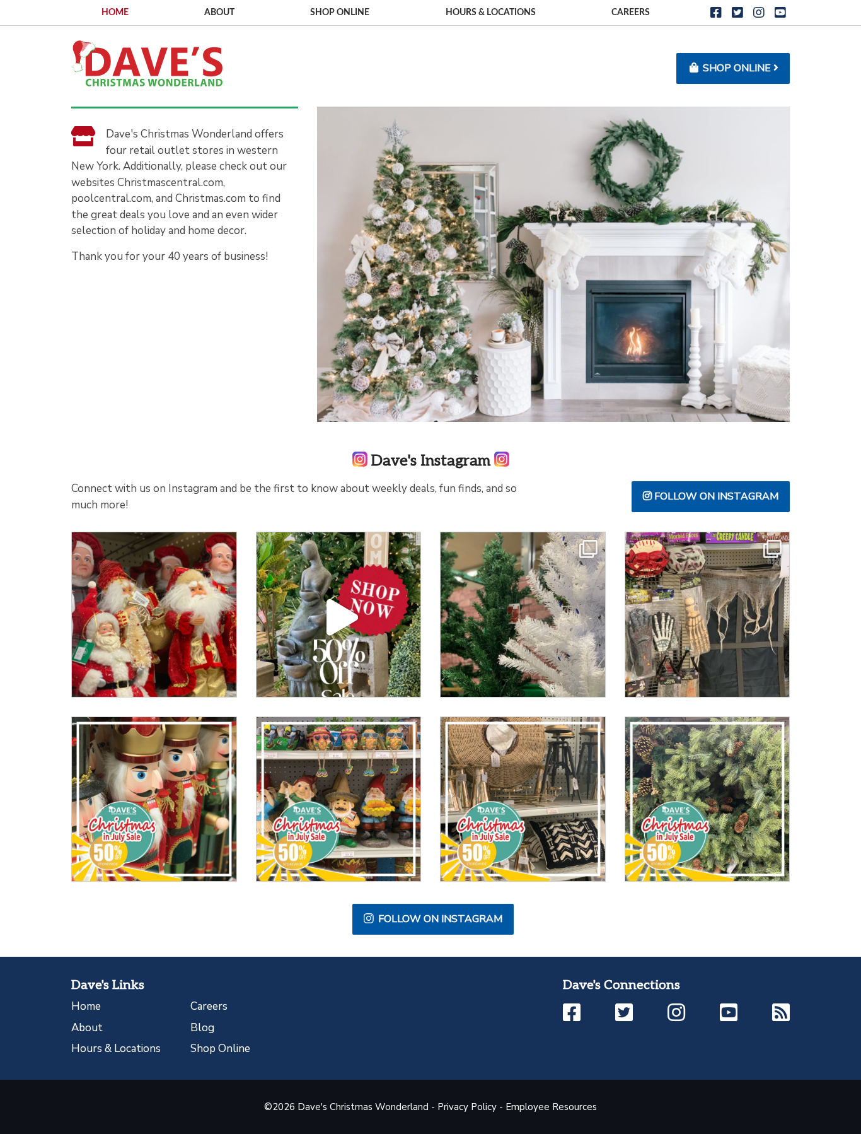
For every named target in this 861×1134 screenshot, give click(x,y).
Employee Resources (551, 1107)
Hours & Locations (491, 12)
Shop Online (339, 12)
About (219, 12)
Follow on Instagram (715, 496)
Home (115, 12)
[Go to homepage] (146, 62)
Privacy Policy (467, 1107)
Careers (630, 12)
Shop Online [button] (736, 68)
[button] (716, 13)
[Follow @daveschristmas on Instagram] (154, 614)
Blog (202, 1027)
